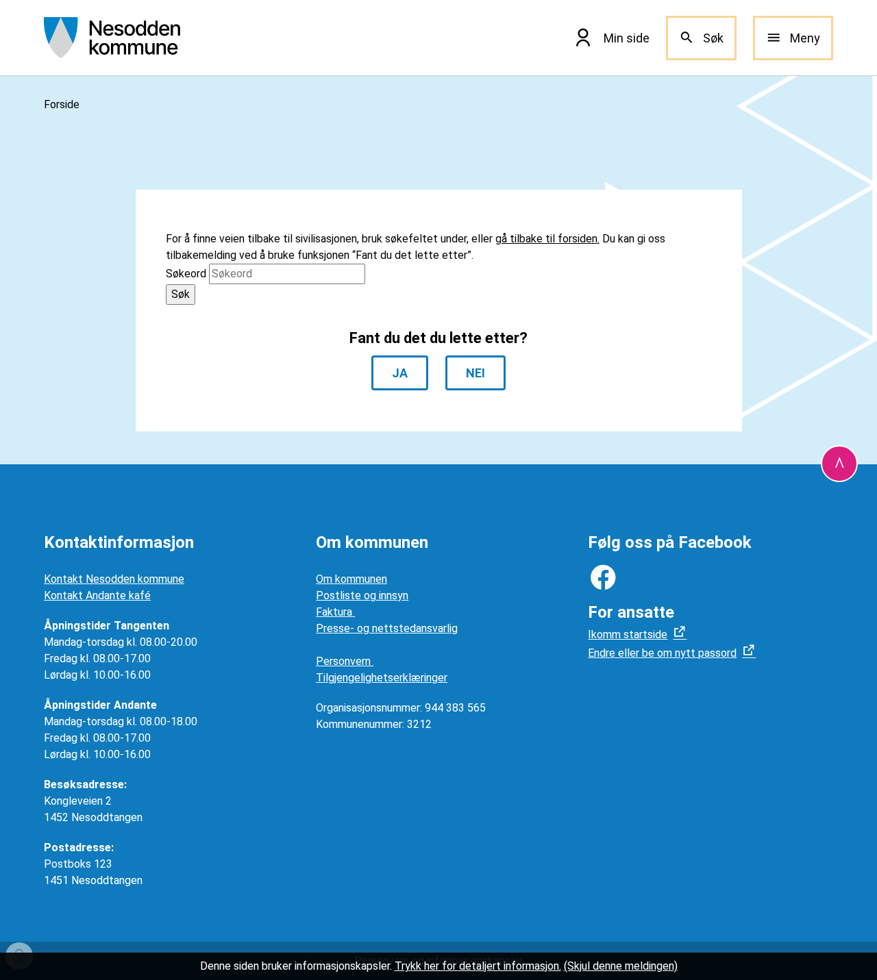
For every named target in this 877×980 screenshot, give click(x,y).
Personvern (344, 661)
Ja (400, 373)
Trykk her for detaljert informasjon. (478, 965)
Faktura (335, 611)
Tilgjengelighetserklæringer (381, 677)
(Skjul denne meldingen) (621, 965)
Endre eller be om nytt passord (662, 652)
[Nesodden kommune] (112, 37)
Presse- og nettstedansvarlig (387, 628)
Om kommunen (351, 579)
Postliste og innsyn (362, 595)
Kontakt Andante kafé (97, 595)
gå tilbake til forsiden (546, 238)
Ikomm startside (627, 634)
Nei (475, 373)
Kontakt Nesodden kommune (114, 579)
